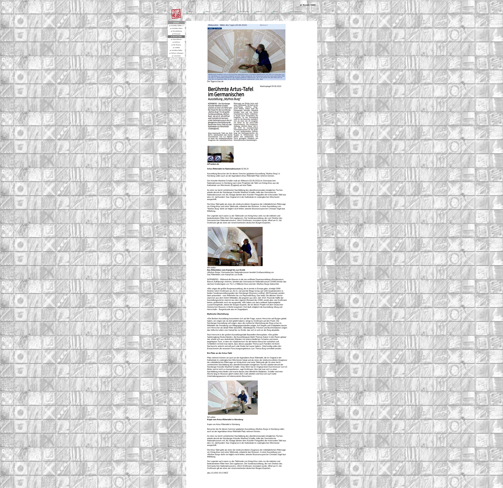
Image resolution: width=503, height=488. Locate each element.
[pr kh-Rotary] (176, 44)
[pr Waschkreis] (176, 39)
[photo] (274, 12)
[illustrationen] (243, 12)
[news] (206, 12)
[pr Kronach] (176, 33)
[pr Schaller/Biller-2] (176, 25)
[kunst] (223, 12)
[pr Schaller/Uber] (176, 28)
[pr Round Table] (176, 36)
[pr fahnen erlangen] (176, 53)
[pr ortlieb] (176, 47)
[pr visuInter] (176, 55)
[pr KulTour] (176, 42)
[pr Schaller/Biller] (176, 50)
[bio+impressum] (295, 12)
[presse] (176, 22)
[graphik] (258, 12)
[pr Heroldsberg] (176, 31)
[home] (189, 12)
